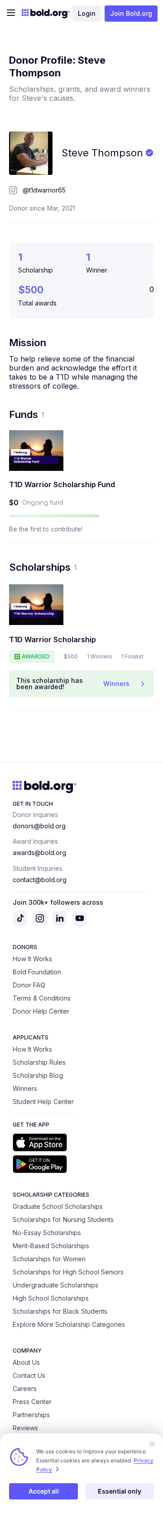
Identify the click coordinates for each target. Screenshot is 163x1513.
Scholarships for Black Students (60, 1311)
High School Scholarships (51, 1298)
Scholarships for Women (49, 1259)
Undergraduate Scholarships (55, 1285)
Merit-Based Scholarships (51, 1246)
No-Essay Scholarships (47, 1232)
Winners (25, 1088)
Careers (25, 1388)
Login (87, 13)
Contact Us (29, 1375)
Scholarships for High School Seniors (68, 1272)
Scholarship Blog (38, 1075)
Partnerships (31, 1415)
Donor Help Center (41, 1011)
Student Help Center (43, 1101)
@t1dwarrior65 (44, 190)
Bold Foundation (37, 972)
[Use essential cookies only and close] (152, 1444)
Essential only (119, 1491)
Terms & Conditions (42, 998)
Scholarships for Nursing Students (63, 1219)
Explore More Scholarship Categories (69, 1324)
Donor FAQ (29, 985)
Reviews (25, 1428)
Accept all (44, 1491)
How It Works (32, 959)
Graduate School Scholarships (58, 1206)
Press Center (32, 1401)
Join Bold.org (131, 13)
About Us (26, 1362)
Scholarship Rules (39, 1062)
